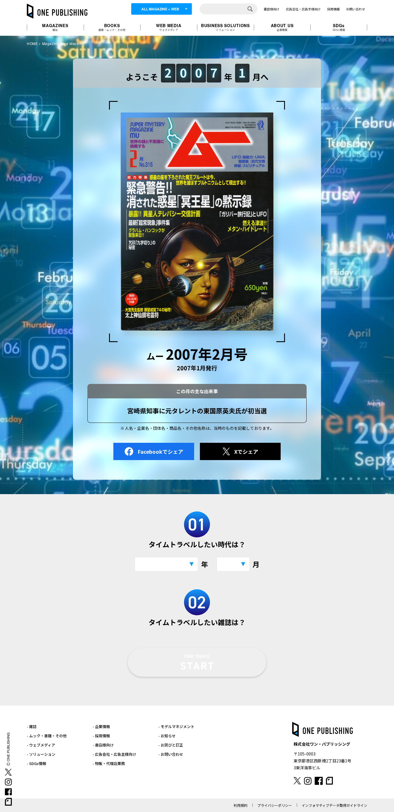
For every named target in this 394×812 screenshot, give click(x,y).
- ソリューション (41, 754)
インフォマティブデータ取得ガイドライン (334, 805)
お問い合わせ (355, 9)
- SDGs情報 (36, 763)
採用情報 (333, 9)
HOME (32, 43)
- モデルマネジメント (176, 726)
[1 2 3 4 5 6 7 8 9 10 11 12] (233, 564)
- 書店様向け (103, 745)
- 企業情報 (101, 726)
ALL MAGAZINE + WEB (160, 9)
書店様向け (271, 9)
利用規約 (240, 805)
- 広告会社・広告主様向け (114, 754)
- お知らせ (167, 735)
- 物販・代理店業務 (109, 763)
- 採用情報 (101, 735)
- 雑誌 (32, 726)
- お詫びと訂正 (170, 745)
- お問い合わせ (170, 754)
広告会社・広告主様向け (303, 9)
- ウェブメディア (41, 745)
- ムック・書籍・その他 (47, 735)
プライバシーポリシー (274, 805)
